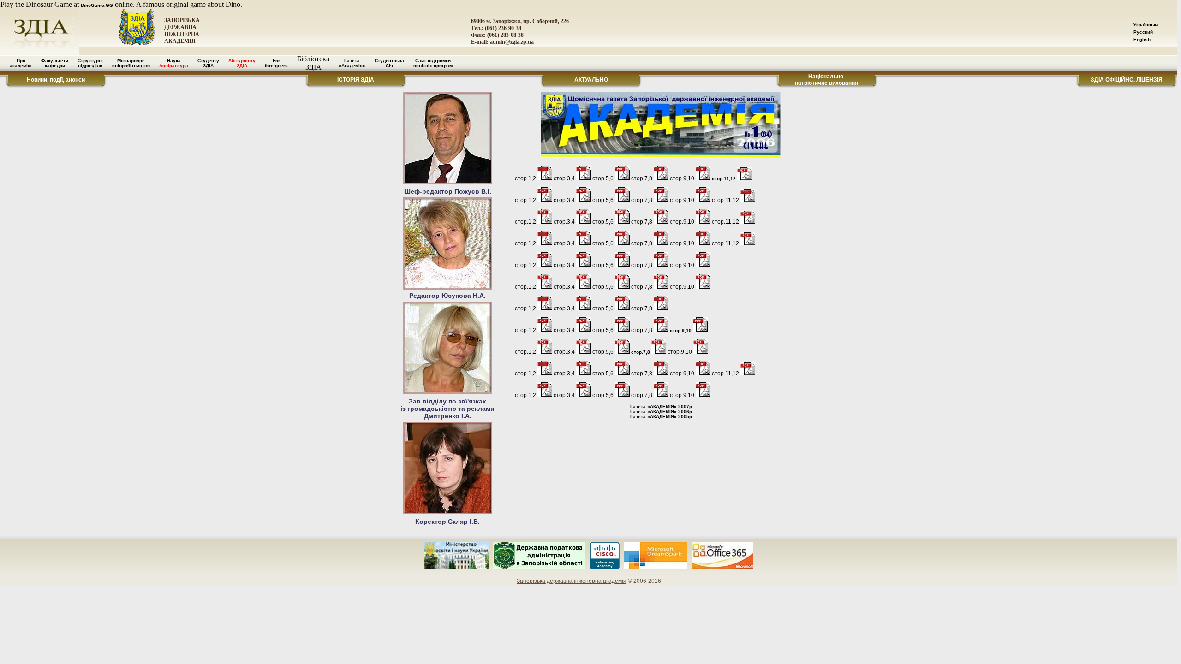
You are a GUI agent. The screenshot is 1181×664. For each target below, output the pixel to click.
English (1142, 39)
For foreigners (276, 63)
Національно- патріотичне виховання (826, 79)
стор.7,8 (641, 352)
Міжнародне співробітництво (131, 63)
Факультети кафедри (54, 63)
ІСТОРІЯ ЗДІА (355, 80)
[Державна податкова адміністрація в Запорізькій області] (539, 567)
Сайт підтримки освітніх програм (433, 63)
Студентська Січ (389, 63)
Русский (1143, 32)
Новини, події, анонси (56, 80)
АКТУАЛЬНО (591, 80)
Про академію (21, 63)
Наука (173, 63)
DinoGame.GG (97, 5)
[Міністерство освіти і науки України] (456, 567)
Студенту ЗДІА (208, 63)
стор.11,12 (724, 178)
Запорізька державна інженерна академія (571, 581)
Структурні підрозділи (90, 63)
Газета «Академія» (352, 63)
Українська (1146, 24)
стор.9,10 (681, 330)
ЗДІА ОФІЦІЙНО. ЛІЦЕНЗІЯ (1127, 80)
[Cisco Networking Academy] (605, 567)
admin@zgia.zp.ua (512, 42)
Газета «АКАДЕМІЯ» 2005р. (661, 416)
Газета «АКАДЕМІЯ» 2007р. (661, 406)
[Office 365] (723, 567)
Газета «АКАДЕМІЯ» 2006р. (661, 411)
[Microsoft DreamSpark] (655, 567)
